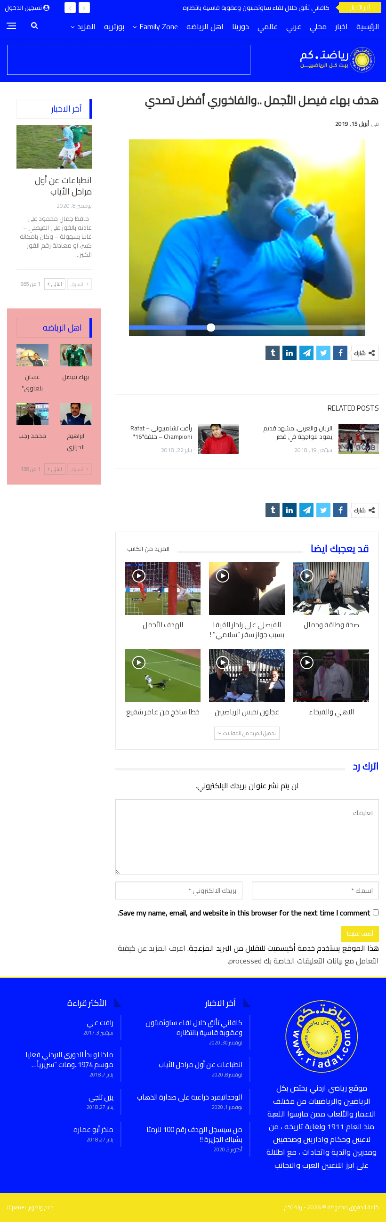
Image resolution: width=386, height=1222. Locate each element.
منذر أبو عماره (93, 1129)
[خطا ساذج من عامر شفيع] (163, 675)
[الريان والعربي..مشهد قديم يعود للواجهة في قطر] (358, 439)
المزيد (86, 26)
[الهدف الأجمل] (163, 588)
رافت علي (100, 1022)
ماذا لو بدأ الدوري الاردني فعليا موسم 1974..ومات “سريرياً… (69, 1059)
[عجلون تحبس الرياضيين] (247, 675)
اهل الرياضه (205, 26)
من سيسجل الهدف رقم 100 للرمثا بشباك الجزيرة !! (194, 1134)
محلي (318, 26)
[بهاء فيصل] (76, 355)
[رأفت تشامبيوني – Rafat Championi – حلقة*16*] (218, 439)
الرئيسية (367, 26)
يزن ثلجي (100, 1097)
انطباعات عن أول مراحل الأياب (63, 185)
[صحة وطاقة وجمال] (331, 588)
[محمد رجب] (32, 414)
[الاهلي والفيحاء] (331, 675)
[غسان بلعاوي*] (32, 355)
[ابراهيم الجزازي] (76, 414)
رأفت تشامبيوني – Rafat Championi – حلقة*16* (161, 432)
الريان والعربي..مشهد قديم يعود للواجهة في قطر (297, 432)
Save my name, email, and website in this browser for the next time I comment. (244, 912)
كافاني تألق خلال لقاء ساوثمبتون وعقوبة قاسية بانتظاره (256, 7)
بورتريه (114, 26)
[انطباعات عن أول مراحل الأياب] (54, 147)
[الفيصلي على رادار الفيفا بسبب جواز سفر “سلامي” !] (247, 588)
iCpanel (16, 1207)
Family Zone (158, 26)
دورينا (240, 26)
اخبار (341, 26)
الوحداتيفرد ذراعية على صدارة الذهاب (189, 1097)
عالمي (267, 26)
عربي (293, 26)
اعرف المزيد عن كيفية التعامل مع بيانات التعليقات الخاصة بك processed (248, 954)
